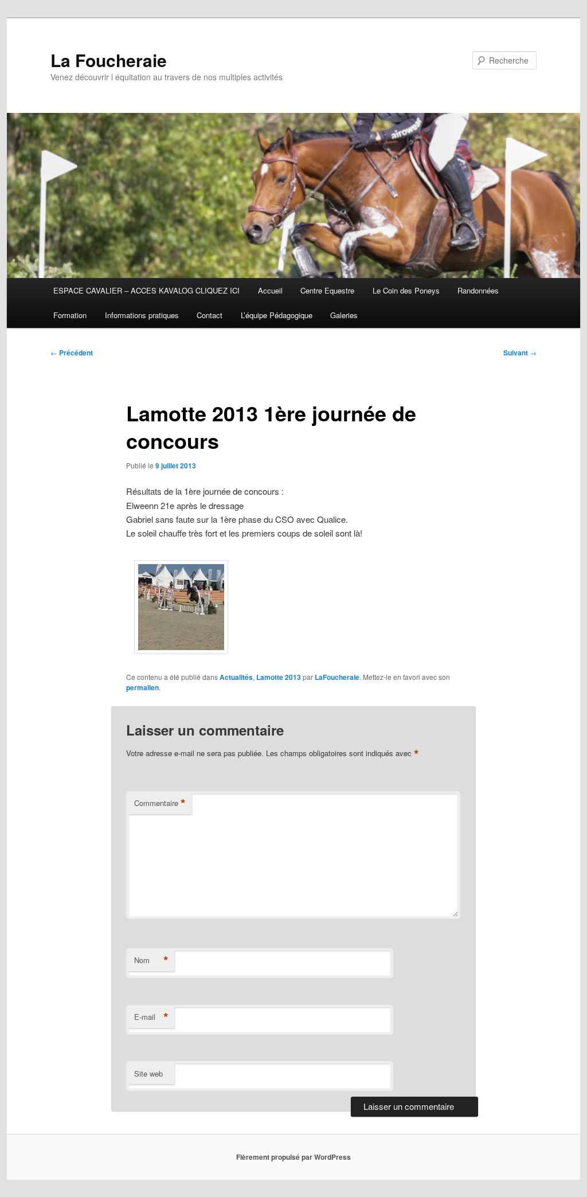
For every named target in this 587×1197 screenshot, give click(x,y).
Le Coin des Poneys (406, 290)
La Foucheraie (108, 60)
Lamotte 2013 (278, 677)
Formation (70, 315)
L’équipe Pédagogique (276, 315)
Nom (151, 960)
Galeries (344, 315)
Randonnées (478, 290)
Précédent (71, 352)
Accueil (270, 290)
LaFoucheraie (337, 677)
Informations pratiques (142, 315)
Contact (209, 315)
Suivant (520, 352)
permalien (142, 687)
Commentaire (160, 803)
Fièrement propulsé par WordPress (293, 1157)
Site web (148, 1073)
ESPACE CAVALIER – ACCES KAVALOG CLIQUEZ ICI (146, 290)
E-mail (151, 1017)
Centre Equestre (327, 290)
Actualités (236, 677)
